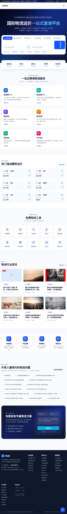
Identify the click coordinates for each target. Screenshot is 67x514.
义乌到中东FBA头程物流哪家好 (13, 384)
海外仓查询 (45, 475)
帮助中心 (3, 492)
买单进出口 (58, 458)
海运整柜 (8, 38)
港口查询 (44, 465)
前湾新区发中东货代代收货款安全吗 (37, 389)
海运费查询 (8, 375)
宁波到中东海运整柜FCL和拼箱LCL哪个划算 (17, 393)
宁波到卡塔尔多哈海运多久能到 (13, 389)
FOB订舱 (57, 463)
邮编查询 (44, 478)
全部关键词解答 (58, 369)
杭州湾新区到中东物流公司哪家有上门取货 (45, 393)
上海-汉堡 (29, 51)
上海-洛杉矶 (14, 51)
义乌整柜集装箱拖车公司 (23, 375)
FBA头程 (58, 38)
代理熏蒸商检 (58, 460)
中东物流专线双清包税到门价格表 (14, 398)
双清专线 (48, 38)
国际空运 (28, 38)
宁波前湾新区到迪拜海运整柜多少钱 (45, 375)
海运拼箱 (18, 38)
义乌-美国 (44, 51)
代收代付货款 (58, 470)
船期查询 (44, 460)
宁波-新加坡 (36, 51)
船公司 (43, 470)
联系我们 (3, 490)
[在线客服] (62, 509)
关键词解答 (4, 497)
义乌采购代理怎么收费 (54, 398)
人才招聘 (3, 495)
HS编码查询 (45, 463)
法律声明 (3, 504)
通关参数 (44, 480)
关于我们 (3, 487)
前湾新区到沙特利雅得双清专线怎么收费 (41, 380)
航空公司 (44, 473)
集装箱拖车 (58, 465)
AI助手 (64, 1)
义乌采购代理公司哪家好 (35, 398)
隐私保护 (46, 512)
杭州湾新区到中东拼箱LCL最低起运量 (37, 384)
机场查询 (44, 468)
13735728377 (50, 1)
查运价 (60, 45)
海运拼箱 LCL (32, 460)
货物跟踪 (44, 458)
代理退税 (57, 468)
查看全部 (61, 164)
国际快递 (38, 38)
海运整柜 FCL (32, 458)
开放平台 (57, 1)
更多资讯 (61, 265)
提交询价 (48, 428)
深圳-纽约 (22, 51)
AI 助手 (3, 502)
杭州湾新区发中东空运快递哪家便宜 (14, 380)
